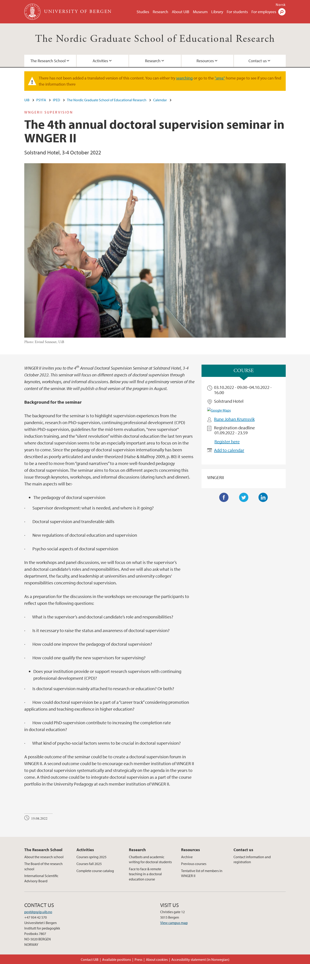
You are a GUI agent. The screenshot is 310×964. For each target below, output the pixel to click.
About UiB (180, 11)
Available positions (116, 959)
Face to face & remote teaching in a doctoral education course (145, 874)
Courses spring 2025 (91, 857)
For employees (263, 11)
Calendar (160, 100)
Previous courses (193, 863)
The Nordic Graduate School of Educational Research (155, 38)
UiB (27, 100)
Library (217, 11)
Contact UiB (89, 959)
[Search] (282, 11)
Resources (205, 60)
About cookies (157, 959)
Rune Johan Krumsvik (234, 419)
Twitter (243, 497)
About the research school (44, 857)
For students (237, 11)
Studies (143, 11)
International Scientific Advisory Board (41, 878)
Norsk (281, 4)
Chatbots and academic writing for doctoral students (150, 859)
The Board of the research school (43, 866)
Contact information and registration (252, 859)
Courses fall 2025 (89, 863)
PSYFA (41, 100)
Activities (100, 60)
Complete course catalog (95, 870)
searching (184, 78)
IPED (56, 100)
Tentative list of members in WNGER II (201, 873)
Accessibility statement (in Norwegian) (200, 959)
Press (138, 959)
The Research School (48, 60)
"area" (220, 78)
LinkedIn (263, 497)
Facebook (224, 497)
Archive (187, 857)
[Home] (32, 12)
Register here (227, 441)
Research (160, 11)
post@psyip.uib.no (38, 912)
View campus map (174, 922)
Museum (200, 11)
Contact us (257, 60)
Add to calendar (229, 450)
